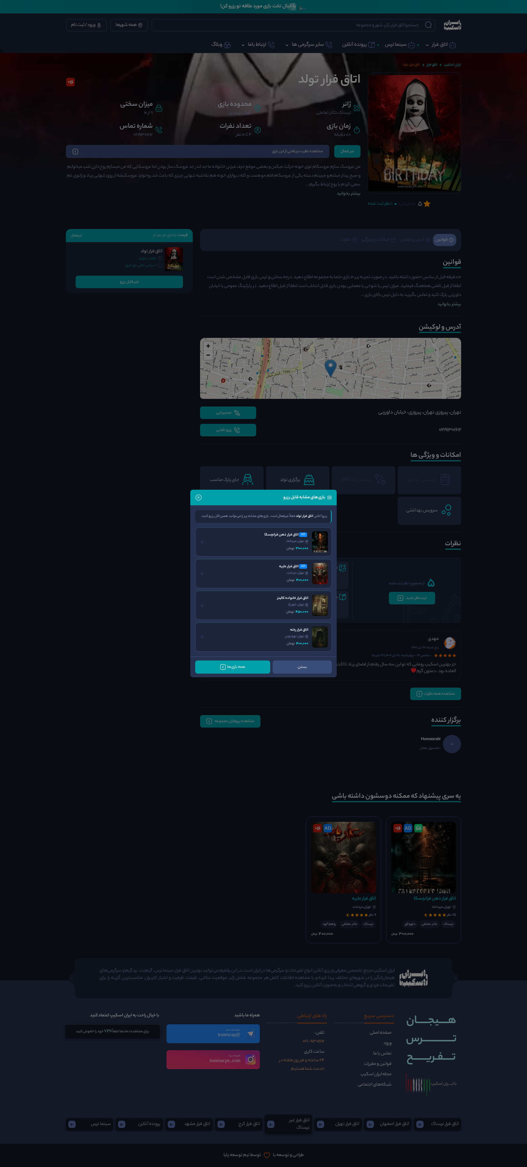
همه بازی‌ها (236, 667)
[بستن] (198, 497)
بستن (302, 667)
